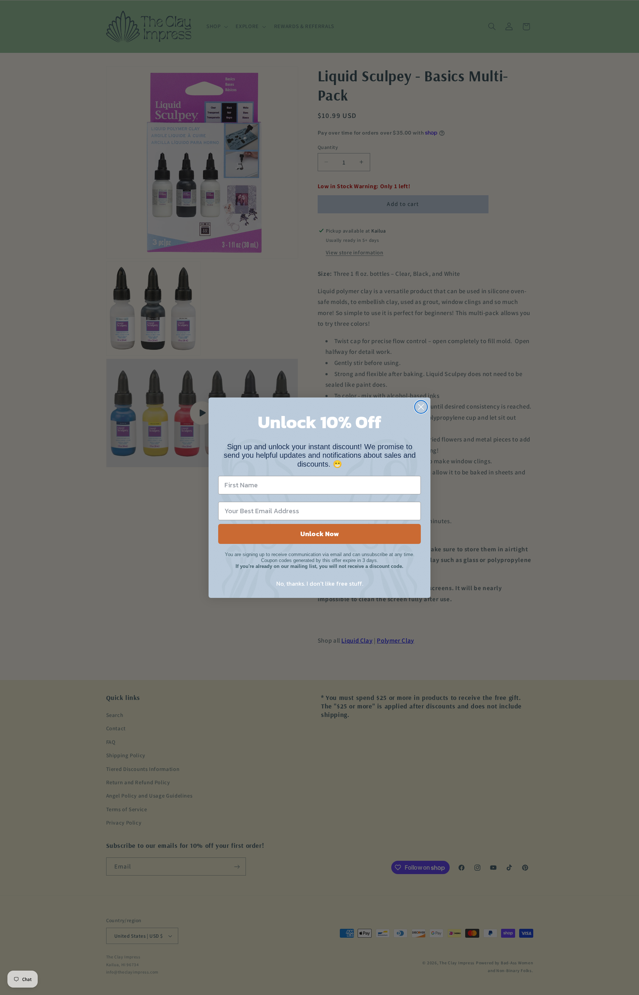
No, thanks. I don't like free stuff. (319, 583)
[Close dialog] (421, 406)
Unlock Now (319, 534)
